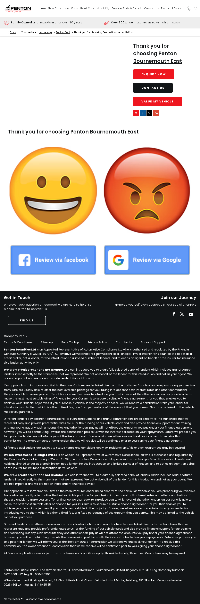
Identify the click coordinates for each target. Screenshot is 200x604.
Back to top (70, 342)
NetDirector (12, 599)
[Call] (189, 8)
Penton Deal (63, 32)
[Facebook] (173, 313)
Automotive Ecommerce (44, 599)
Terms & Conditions (18, 342)
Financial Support (153, 342)
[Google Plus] (156, 113)
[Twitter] (182, 314)
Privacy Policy (97, 342)
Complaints (124, 342)
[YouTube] (191, 314)
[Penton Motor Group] (18, 8)
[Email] (136, 113)
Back (13, 32)
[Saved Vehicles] (196, 8)
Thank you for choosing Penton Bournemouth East (157, 53)
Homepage (45, 32)
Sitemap (47, 342)
